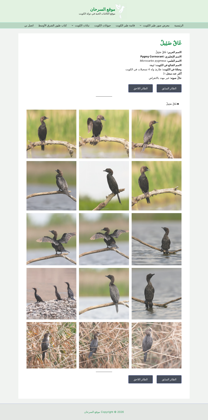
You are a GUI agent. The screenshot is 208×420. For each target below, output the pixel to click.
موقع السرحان (102, 9)
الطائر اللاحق (141, 88)
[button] (141, 25)
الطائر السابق (169, 88)
